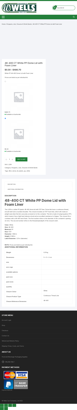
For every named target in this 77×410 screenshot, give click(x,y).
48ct (10, 171)
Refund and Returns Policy (10, 341)
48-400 (46, 300)
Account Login (6, 320)
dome (14, 171)
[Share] (10, 405)
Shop (3, 325)
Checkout (5, 330)
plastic (21, 171)
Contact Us (5, 336)
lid (17, 171)
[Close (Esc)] (14, 405)
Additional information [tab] (15, 189)
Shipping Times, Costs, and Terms (13, 346)
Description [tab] (11, 184)
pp (25, 171)
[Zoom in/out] (2, 405)
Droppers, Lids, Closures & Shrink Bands (19, 24)
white (28, 171)
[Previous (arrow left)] (2, 408)
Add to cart (21, 159)
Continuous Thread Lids (51, 295)
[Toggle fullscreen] (6, 405)
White (45, 291)
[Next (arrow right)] (6, 408)
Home (3, 24)
